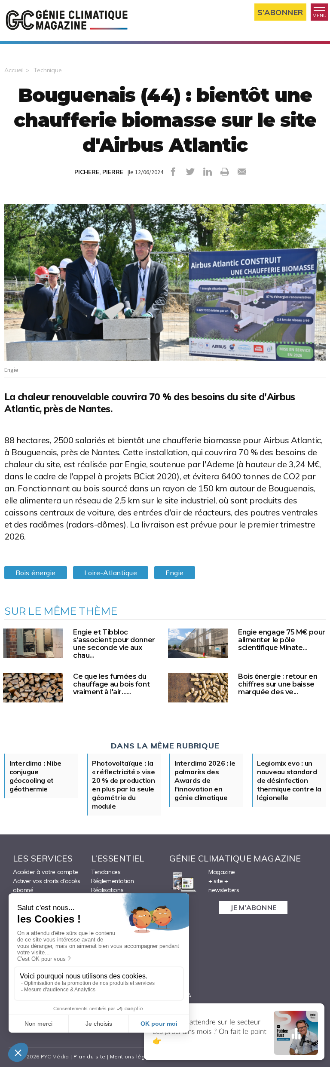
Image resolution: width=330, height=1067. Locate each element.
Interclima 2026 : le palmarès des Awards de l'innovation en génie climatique (204, 780)
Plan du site (89, 1056)
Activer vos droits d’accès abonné (46, 885)
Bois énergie (35, 572)
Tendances (105, 872)
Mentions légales (133, 1056)
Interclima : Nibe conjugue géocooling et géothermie (35, 776)
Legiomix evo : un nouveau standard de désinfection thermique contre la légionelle (289, 780)
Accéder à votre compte (45, 872)
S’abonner (280, 12)
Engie (174, 572)
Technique (48, 70)
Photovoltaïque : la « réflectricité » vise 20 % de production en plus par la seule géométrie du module (123, 784)
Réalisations (107, 890)
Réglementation (112, 881)
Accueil (14, 70)
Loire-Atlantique (111, 572)
